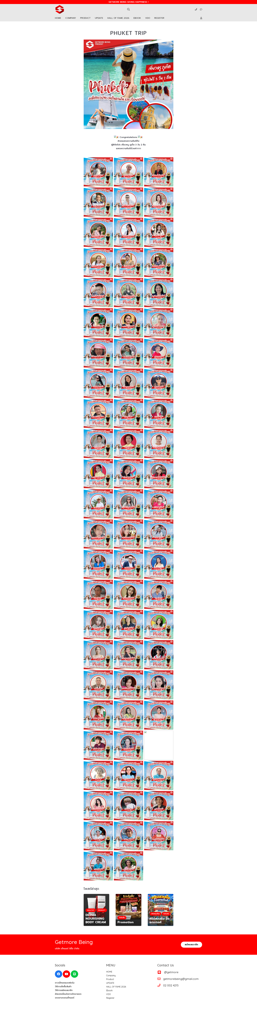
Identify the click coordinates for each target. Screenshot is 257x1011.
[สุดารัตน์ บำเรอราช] (158, 775)
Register (110, 998)
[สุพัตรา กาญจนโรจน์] (158, 292)
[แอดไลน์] (74, 974)
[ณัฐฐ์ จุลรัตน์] (128, 443)
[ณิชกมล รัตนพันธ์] (128, 594)
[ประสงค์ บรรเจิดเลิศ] (98, 534)
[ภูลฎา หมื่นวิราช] (98, 171)
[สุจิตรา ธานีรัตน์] (158, 353)
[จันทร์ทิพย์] (158, 171)
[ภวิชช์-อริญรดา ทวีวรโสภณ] (128, 202)
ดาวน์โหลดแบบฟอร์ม (64, 982)
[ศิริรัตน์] (128, 232)
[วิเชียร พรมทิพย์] (98, 503)
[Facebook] (58, 974)
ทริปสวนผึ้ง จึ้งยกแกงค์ (159, 920)
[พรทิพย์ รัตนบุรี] (98, 322)
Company (111, 975)
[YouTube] (66, 974)
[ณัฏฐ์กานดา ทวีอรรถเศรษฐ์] (158, 473)
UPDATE (110, 983)
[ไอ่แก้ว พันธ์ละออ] (98, 654)
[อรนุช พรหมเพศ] (98, 473)
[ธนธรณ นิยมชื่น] (128, 835)
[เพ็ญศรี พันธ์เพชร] (158, 443)
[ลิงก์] (196, 9)
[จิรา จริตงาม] (158, 594)
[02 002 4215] (160, 985)
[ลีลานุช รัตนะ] (128, 413)
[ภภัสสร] (98, 262)
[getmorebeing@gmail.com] (160, 978)
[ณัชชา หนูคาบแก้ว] (98, 715)
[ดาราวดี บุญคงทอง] (128, 322)
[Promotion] (128, 906)
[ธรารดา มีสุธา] (158, 413)
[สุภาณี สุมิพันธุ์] (128, 624)
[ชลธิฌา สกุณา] (128, 805)
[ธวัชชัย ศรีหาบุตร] (98, 745)
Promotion (126, 922)
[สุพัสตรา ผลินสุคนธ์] (158, 684)
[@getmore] (160, 972)
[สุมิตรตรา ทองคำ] (158, 715)
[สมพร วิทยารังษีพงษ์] (128, 684)
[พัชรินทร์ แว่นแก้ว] (98, 383)
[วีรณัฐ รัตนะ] (98, 413)
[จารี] (98, 775)
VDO (108, 994)
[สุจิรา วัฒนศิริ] (158, 383)
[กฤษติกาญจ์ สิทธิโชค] (128, 503)
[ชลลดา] (158, 232)
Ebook (109, 990)
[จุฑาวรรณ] (98, 624)
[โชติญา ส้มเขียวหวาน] (98, 353)
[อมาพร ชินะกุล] (158, 624)
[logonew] (59, 9)
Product (110, 979)
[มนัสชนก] (98, 805)
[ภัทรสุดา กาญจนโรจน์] (128, 654)
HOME (109, 971)
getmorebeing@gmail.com (181, 979)
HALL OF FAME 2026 (116, 986)
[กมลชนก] (158, 564)
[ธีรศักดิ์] (128, 564)
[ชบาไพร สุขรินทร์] (158, 503)
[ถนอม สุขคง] (98, 835)
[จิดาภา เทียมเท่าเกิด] (128, 292)
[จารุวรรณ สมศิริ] (128, 775)
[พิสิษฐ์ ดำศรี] (98, 594)
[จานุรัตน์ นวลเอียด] (158, 835)
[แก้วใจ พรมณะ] (158, 745)
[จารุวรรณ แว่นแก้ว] (128, 865)
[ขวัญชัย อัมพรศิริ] (98, 202)
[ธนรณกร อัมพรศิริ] (158, 654)
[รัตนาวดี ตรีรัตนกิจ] (128, 353)
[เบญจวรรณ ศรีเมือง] (98, 232)
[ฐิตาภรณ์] (98, 564)
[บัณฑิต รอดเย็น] (128, 262)
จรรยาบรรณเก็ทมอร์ (64, 997)
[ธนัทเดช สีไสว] (98, 684)
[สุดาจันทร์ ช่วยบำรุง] (158, 322)
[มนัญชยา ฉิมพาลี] (128, 715)
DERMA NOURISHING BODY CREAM (96, 918)
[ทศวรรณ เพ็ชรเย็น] (158, 262)
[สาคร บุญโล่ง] (158, 534)
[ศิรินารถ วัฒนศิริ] (128, 745)
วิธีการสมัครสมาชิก (64, 990)
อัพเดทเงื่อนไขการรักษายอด (68, 994)
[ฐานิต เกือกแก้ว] (158, 805)
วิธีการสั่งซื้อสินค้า (63, 986)
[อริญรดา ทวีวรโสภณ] (158, 202)
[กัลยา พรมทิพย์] (128, 473)
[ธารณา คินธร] (98, 443)
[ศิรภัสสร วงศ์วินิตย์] (128, 534)
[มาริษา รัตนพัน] (98, 865)
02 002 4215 (171, 985)
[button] (128, 9)
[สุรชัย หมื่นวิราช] (128, 171)
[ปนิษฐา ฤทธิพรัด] (128, 383)
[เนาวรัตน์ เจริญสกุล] (98, 292)
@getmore (171, 972)
